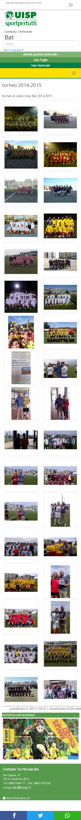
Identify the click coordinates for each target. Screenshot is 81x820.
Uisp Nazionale (40, 65)
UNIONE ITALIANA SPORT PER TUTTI (23, 2)
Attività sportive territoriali (39, 54)
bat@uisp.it (21, 787)
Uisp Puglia (41, 60)
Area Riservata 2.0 (18, 798)
